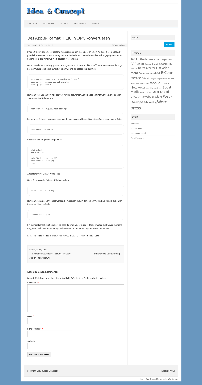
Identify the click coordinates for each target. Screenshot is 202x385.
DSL (158, 72)
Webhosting (149, 102)
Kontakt (96, 23)
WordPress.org (137, 138)
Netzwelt (137, 87)
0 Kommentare (118, 45)
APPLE (66, 236)
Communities (163, 64)
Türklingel (148, 92)
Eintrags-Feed (137, 128)
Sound (142, 92)
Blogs (141, 64)
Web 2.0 (141, 97)
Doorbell (151, 73)
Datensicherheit (147, 67)
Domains (143, 73)
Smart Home (158, 88)
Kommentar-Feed (138, 133)
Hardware (166, 79)
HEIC (72, 236)
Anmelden (135, 124)
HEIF (78, 236)
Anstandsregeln (161, 60)
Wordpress (173, 379)
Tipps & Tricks (43, 236)
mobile (155, 83)
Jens (33, 45)
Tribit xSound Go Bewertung (108, 254)
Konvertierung (87, 236)
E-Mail (145, 78)
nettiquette (165, 83)
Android (152, 60)
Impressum (79, 23)
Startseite (32, 23)
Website (31, 341)
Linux (97, 236)
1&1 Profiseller (140, 59)
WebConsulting (153, 96)
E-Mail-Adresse (35, 329)
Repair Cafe (148, 88)
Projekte (64, 23)
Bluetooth (148, 64)
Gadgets (159, 79)
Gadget (153, 79)
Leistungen (48, 23)
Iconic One (144, 379)
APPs (134, 63)
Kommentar (33, 282)
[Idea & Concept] (56, 15)
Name (30, 316)
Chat (153, 64)
